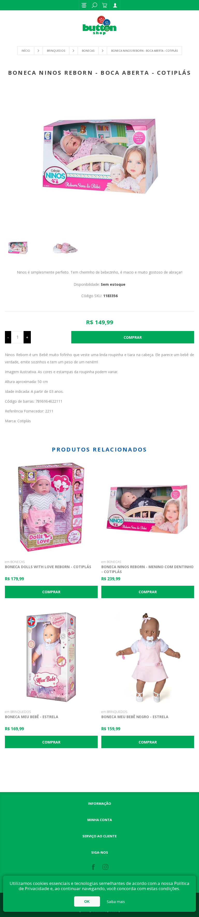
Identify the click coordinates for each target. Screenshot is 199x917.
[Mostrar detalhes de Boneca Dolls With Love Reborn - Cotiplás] (51, 507)
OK (87, 901)
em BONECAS (15, 562)
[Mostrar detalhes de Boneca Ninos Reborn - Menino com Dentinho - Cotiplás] (147, 507)
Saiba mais (116, 901)
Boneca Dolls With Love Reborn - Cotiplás (48, 566)
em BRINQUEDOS (18, 712)
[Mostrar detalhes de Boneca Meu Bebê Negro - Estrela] (147, 657)
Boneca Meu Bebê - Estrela (31, 716)
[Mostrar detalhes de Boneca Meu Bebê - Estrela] (51, 657)
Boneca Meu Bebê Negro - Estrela (134, 716)
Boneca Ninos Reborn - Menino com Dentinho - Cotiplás (147, 569)
